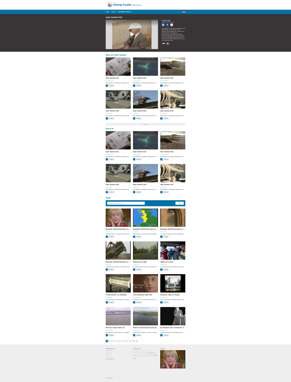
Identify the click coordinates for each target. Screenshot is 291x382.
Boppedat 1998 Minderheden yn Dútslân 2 (148, 229)
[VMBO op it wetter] (172, 250)
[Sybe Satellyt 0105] (118, 99)
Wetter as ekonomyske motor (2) (145, 327)
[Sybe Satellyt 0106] (145, 99)
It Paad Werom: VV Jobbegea (116, 295)
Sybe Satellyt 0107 (167, 111)
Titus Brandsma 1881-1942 (142, 295)
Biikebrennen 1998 (139, 262)
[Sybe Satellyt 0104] (172, 66)
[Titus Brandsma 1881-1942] (145, 283)
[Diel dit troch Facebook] (167, 25)
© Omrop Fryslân (109, 377)
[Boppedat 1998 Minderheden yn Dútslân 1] (118, 218)
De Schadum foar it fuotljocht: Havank (174, 327)
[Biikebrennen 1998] (145, 250)
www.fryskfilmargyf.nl (151, 352)
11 (133, 341)
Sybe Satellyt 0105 (112, 111)
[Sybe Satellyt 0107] (172, 99)
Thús (107, 11)
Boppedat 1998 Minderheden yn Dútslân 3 (175, 229)
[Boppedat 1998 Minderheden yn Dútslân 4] (118, 250)
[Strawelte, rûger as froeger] (172, 283)
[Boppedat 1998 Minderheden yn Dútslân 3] (172, 218)
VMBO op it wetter (167, 262)
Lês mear (111, 86)
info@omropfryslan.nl (110, 358)
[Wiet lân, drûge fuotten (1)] (118, 316)
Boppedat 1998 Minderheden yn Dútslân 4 (121, 262)
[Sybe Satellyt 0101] (118, 66)
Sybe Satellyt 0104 (167, 78)
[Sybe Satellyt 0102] (163, 44)
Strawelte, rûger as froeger (170, 295)
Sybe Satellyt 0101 (112, 78)
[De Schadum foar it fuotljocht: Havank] (172, 316)
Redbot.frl (155, 354)
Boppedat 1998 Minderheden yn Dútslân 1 (121, 229)
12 (136, 341)
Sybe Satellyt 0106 (139, 111)
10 (130, 341)
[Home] (125, 7)
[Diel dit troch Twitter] (163, 25)
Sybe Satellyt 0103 (139, 78)
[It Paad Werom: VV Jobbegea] (118, 283)
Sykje (113, 11)
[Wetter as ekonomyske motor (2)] (145, 316)
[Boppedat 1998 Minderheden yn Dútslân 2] (145, 218)
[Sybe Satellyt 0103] (145, 66)
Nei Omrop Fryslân (124, 11)
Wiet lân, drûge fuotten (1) (115, 327)
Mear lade (145, 124)
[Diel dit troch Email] (171, 25)
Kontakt (134, 358)
